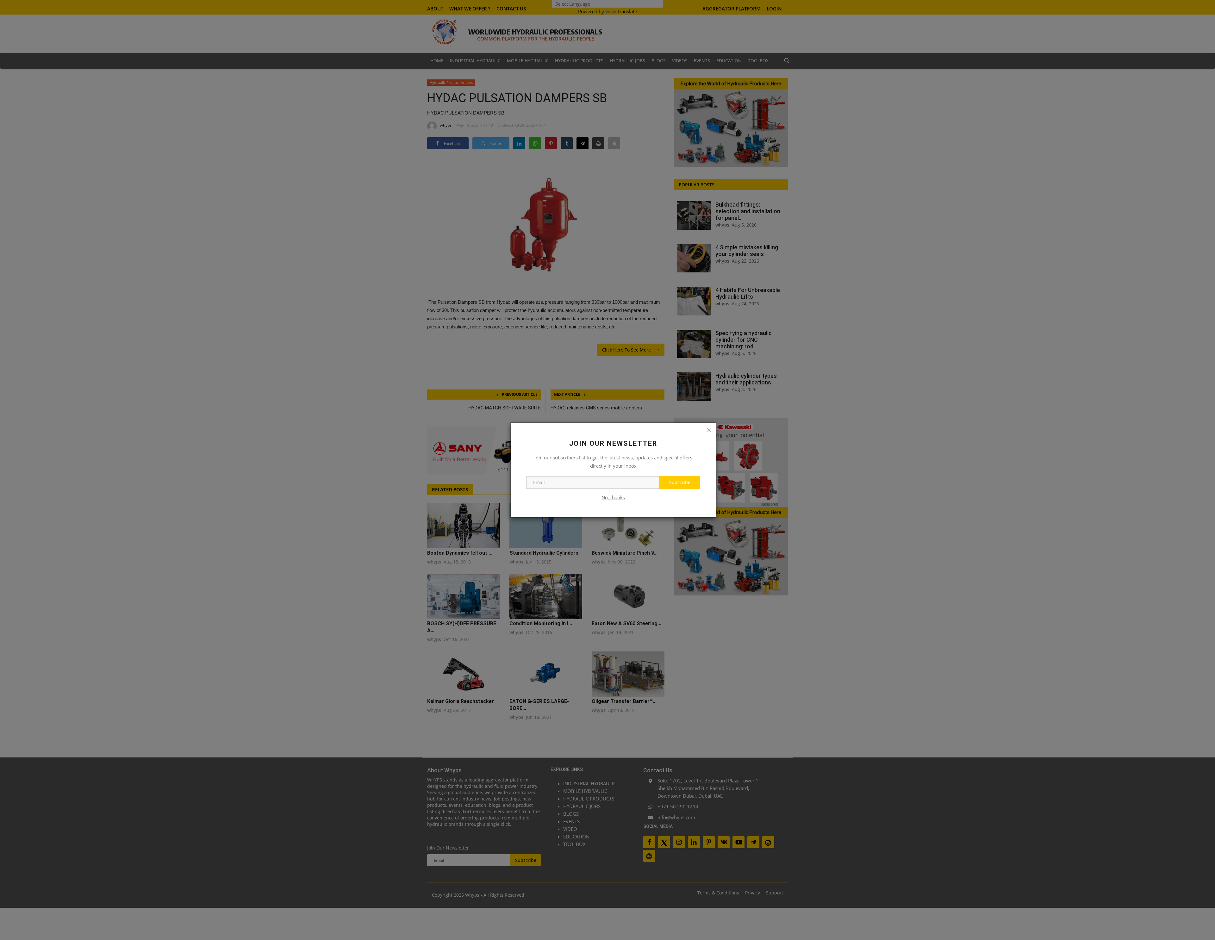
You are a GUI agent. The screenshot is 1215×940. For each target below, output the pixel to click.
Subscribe (679, 482)
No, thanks (613, 497)
